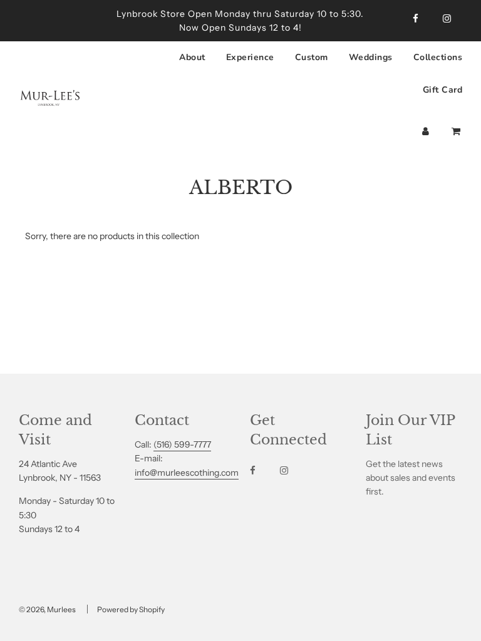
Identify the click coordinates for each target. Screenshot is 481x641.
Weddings (371, 57)
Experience (250, 57)
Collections (438, 57)
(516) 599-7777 (182, 444)
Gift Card (443, 90)
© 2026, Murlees (47, 609)
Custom (311, 57)
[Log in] (425, 131)
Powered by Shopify (131, 609)
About (192, 57)
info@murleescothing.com (187, 472)
